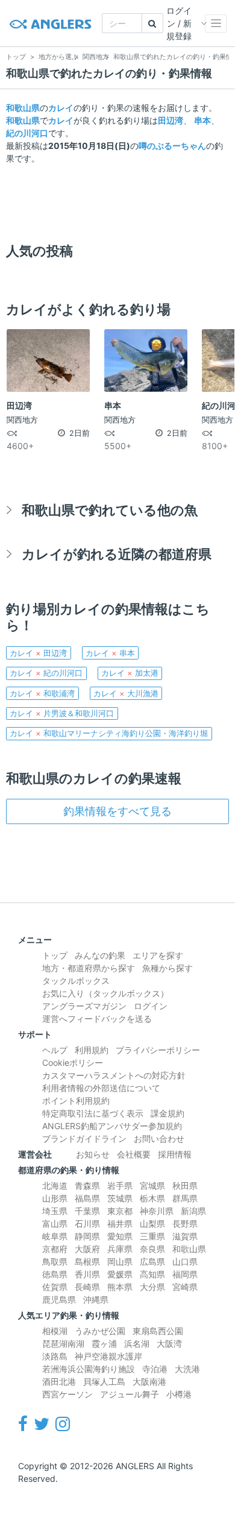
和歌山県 (23, 107)
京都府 (54, 1249)
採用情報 (175, 1154)
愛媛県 (120, 1274)
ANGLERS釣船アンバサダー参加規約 (112, 1126)
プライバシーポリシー (158, 1050)
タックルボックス (76, 980)
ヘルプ (54, 1050)
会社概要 (134, 1154)
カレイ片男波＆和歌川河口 (62, 713)
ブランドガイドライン (84, 1138)
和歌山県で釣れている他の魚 (110, 510)
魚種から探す (167, 968)
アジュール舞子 (129, 1394)
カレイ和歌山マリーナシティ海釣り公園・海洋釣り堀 (109, 733)
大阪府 (87, 1249)
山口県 (185, 1261)
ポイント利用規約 (76, 1100)
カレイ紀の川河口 (46, 673)
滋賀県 (185, 1236)
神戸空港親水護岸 (108, 1356)
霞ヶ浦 (104, 1343)
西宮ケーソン (67, 1394)
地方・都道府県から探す (88, 968)
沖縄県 (95, 1299)
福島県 (87, 1198)
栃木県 (152, 1198)
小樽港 (179, 1394)
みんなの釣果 (100, 955)
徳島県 (54, 1274)
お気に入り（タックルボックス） (105, 993)
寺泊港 (155, 1369)
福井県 (120, 1223)
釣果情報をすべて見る (117, 811)
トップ (54, 955)
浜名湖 (136, 1343)
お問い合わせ (159, 1138)
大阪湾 (169, 1343)
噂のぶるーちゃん (172, 145)
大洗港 (187, 1369)
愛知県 (120, 1236)
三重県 (152, 1236)
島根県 (87, 1261)
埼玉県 (54, 1211)
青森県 (87, 1185)
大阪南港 (149, 1381)
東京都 (120, 1211)
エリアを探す (158, 955)
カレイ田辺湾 (38, 653)
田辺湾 (170, 120)
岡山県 (120, 1261)
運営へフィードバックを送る (97, 1018)
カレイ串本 (110, 653)
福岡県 (185, 1274)
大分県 (152, 1287)
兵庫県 (120, 1249)
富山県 (54, 1223)
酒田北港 (59, 1381)
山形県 (54, 1198)
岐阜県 (54, 1236)
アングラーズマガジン (84, 1006)
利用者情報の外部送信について (101, 1088)
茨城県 (120, 1198)
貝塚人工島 (104, 1381)
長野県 (185, 1223)
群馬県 (185, 1198)
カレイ (61, 107)
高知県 (152, 1274)
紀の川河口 (27, 133)
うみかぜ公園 (100, 1331)
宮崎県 (185, 1287)
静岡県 (87, 1236)
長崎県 (87, 1287)
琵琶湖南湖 (63, 1343)
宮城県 (152, 1185)
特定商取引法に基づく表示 (92, 1113)
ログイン (151, 1006)
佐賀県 (54, 1287)
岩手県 (120, 1185)
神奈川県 (157, 1211)
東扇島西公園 (158, 1331)
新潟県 (193, 1211)
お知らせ (93, 1154)
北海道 (54, 1185)
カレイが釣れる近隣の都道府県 (117, 554)
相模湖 (54, 1331)
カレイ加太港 (129, 673)
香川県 (87, 1274)
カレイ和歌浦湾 (42, 693)
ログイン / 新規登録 (179, 23)
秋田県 (185, 1185)
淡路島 (54, 1356)
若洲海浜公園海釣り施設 (88, 1369)
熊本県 (120, 1287)
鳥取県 (54, 1261)
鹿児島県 (59, 1299)
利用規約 (91, 1050)
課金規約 (167, 1113)
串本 (202, 120)
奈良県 (152, 1249)
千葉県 (87, 1211)
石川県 (87, 1223)
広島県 (152, 1261)
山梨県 (152, 1223)
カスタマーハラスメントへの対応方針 (114, 1075)
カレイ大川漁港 (125, 693)
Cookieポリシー (72, 1062)
